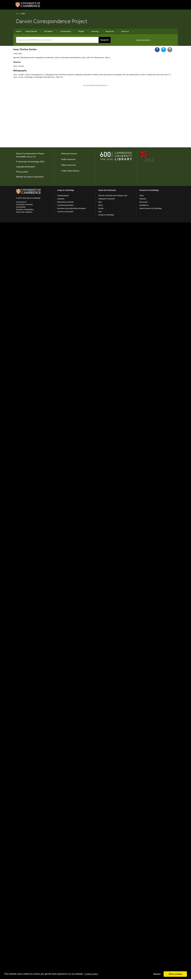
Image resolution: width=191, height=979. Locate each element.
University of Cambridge (28, 161)
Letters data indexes (70, 171)
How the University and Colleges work (112, 196)
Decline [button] (157, 974)
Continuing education (65, 205)
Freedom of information (25, 210)
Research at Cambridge (149, 190)
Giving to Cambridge (106, 215)
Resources (110, 31)
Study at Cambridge (65, 190)
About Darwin (31, 31)
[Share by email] (169, 49)
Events (100, 208)
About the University (107, 190)
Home (17, 13)
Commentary (65, 31)
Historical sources (69, 153)
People (81, 31)
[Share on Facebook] (157, 49)
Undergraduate (63, 196)
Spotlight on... (144, 205)
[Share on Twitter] (163, 49)
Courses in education (65, 212)
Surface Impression (35, 177)
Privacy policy (22, 172)
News (100, 205)
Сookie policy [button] (91, 974)
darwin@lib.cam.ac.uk (26, 156)
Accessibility (20, 207)
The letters (48, 31)
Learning (94, 31)
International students (65, 202)
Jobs (100, 212)
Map (100, 202)
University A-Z (21, 202)
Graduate (60, 199)
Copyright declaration (25, 167)
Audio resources (68, 159)
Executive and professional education (71, 208)
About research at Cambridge (150, 208)
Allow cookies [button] (175, 974)
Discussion (143, 202)
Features (142, 199)
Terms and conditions (24, 212)
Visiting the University (106, 199)
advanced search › (144, 40)
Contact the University (24, 205)
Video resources (68, 165)
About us (125, 31)
